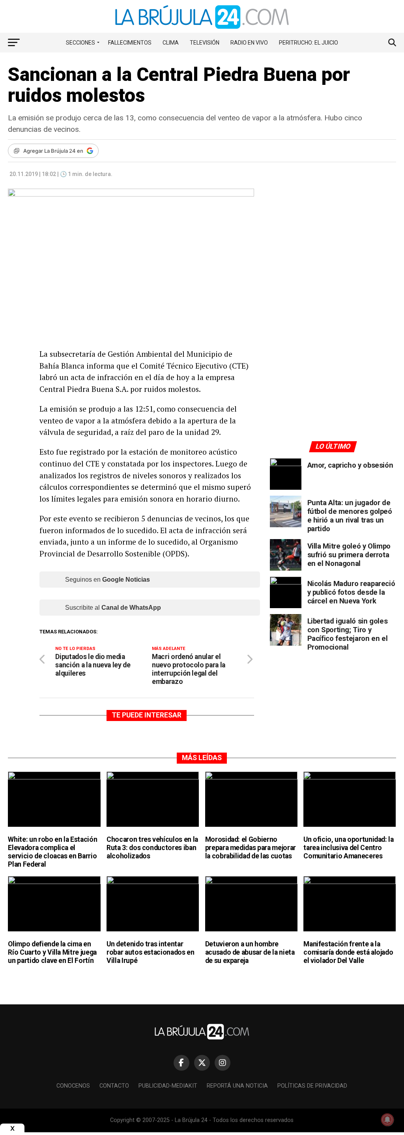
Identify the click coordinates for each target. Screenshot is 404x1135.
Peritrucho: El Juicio (308, 42)
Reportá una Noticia (237, 1086)
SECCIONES (80, 42)
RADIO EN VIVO (249, 42)
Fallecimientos (130, 42)
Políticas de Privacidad (312, 1086)
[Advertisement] (333, 261)
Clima (171, 42)
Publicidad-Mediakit (167, 1086)
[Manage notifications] (387, 1119)
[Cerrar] (12, 1128)
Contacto (114, 1086)
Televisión (204, 42)
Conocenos (73, 1086)
